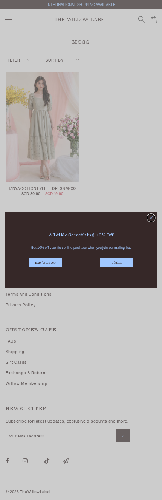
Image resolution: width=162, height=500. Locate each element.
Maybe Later (45, 263)
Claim (116, 263)
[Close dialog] (151, 218)
